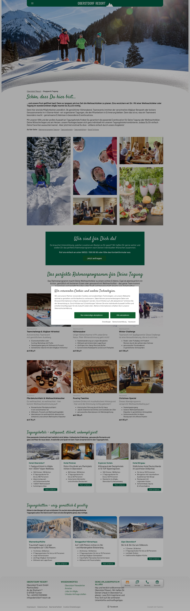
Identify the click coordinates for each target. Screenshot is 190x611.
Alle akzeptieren (123, 315)
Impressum (131, 322)
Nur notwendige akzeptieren (92, 315)
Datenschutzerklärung (119, 322)
